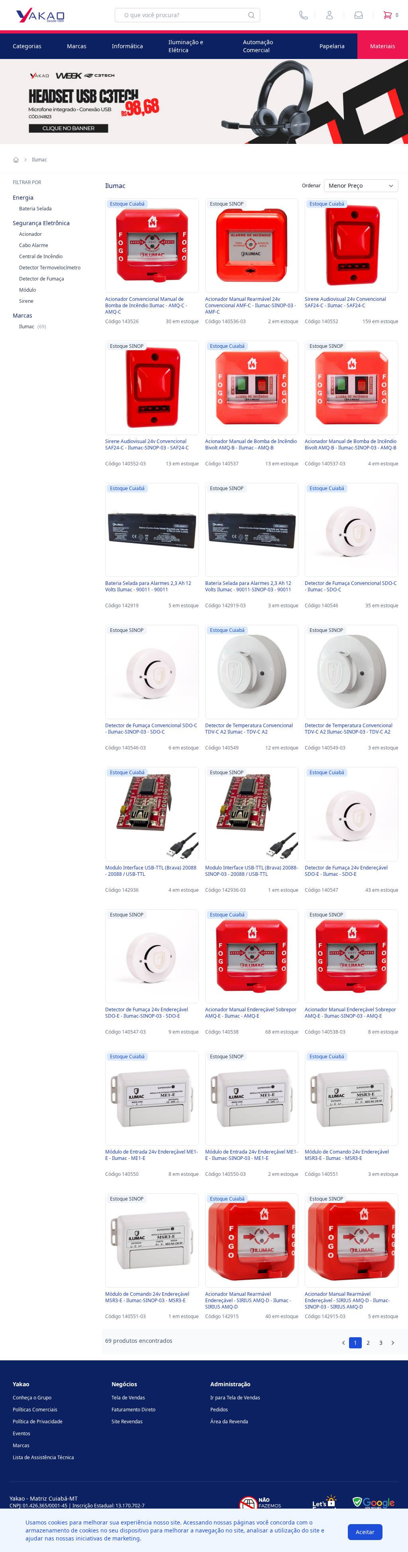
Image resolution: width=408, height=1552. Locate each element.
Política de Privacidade (38, 1421)
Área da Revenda (229, 1421)
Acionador (30, 234)
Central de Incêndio (41, 256)
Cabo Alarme (33, 245)
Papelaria (332, 46)
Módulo (27, 289)
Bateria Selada (35, 208)
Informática (127, 46)
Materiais (382, 46)
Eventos (21, 1433)
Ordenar (311, 185)
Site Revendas (127, 1421)
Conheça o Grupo (32, 1397)
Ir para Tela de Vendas (235, 1397)
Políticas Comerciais (35, 1409)
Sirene (26, 301)
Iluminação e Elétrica (186, 46)
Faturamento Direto (133, 1409)
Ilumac (32, 326)
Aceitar (365, 1532)
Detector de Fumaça (41, 278)
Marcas (76, 46)
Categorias (27, 46)
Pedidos (219, 1409)
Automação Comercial (258, 46)
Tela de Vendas (128, 1397)
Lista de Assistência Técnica (43, 1457)
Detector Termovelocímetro (49, 267)
